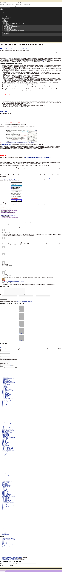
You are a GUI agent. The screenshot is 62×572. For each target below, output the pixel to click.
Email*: (1, 357)
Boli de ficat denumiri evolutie (6, 389)
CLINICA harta (2, 571)
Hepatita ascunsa (5, 456)
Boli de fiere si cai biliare (6, 31)
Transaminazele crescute (6, 516)
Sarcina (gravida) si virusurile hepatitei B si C (9, 505)
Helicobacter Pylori (5, 451)
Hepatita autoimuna (5, 457)
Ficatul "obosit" (4, 439)
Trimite (2, 366)
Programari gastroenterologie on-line (8, 547)
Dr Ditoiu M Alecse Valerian (6, 144)
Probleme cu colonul (5, 491)
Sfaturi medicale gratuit (6, 508)
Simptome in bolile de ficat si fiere (7, 510)
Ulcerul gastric (4, 526)
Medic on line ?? (4, 478)
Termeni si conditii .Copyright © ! (9, 552)
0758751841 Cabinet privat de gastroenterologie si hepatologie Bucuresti (11, 2)
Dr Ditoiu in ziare (5, 21)
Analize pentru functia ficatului (7, 381)
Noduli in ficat (4, 480)
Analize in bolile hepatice (8, 27)
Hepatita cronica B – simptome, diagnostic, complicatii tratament (14, 30)
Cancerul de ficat (5, 404)
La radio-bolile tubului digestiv (7, 17)
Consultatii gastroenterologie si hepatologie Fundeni (10, 423)
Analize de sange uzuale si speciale (8, 378)
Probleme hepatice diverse (6, 494)
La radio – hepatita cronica (6, 16)
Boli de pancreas (5, 396)
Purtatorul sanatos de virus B (5, 225)
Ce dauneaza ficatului (5, 410)
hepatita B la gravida (11, 222)
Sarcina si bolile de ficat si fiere (7, 506)
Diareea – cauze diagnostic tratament (8, 429)
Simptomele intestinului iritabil (7, 512)
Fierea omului (4, 443)
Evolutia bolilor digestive (6, 436)
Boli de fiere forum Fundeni (6, 394)
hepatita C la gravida (17, 222)
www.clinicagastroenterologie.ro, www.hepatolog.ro (9, 179)
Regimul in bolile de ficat (6, 501)
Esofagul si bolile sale (5, 435)
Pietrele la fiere (4, 488)
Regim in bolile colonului (6, 497)
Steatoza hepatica (5, 514)
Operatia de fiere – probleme (6, 485)
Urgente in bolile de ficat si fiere (7, 528)
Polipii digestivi (4, 489)
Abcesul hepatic (4, 372)
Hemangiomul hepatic (5, 452)
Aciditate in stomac (5, 376)
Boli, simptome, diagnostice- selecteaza (6, 563)
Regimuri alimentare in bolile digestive (8, 502)
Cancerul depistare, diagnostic (7, 406)
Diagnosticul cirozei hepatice (6, 427)
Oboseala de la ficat (5, 482)
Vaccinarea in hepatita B (6, 529)
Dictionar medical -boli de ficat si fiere (8, 430)
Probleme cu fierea (5, 492)
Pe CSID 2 (4, 20)
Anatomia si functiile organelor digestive (8, 382)
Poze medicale (4, 490)
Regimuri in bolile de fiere (6, 503)
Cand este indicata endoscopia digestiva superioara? (12, 551)
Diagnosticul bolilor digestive (8, 34)
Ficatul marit (4, 441)
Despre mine (4, 550)
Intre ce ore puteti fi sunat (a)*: (5, 363)
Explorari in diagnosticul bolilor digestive (8, 437)
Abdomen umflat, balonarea (6, 374)
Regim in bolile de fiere (5, 498)
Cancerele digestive (7, 35)
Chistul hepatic (4, 411)
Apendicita (4, 383)
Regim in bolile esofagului (6, 499)
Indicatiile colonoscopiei (6, 545)
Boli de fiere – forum (5, 393)
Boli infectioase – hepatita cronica (7, 398)
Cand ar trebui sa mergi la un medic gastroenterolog (10, 548)
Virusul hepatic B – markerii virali (7, 532)
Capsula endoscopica (5, 408)
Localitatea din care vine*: (4, 352)
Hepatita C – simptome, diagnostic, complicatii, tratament (11, 462)
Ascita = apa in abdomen (6, 384)
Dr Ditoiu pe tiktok (5, 39)
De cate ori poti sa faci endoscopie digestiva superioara (11, 559)
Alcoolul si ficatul (5, 377)
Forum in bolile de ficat (5, 445)
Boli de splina (4, 397)
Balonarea (4, 385)
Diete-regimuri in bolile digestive (7, 432)
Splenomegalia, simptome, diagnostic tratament (9, 558)
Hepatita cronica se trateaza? (8, 28)
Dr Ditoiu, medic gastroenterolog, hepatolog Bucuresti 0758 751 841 (13, 281)
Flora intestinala (4, 444)
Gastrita (3, 446)
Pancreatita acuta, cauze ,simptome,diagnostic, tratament (9, 224)
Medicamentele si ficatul (6, 479)
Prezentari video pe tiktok (6, 15)
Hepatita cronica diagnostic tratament (10, 29)
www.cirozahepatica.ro (5, 534)
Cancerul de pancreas (5, 405)
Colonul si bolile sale (7, 33)
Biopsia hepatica (5, 387)
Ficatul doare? (4, 440)
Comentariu (2, 294)
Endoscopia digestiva (5, 434)
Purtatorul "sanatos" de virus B (7, 495)
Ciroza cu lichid (4, 412)
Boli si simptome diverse (6, 399)
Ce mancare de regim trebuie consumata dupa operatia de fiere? (12, 557)
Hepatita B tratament (5, 461)
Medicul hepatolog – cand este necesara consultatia (12, 26)
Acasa (3, 11)
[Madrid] (21, 338)
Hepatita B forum (5, 459)
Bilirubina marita (4, 386)
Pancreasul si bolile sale (6, 486)
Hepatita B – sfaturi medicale (6, 458)
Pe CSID (3, 19)
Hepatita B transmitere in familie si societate (9, 460)
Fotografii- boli (4, 22)
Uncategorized (4, 527)
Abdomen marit (4, 373)
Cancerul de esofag (5, 403)
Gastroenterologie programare (7, 449)
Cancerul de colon (5, 402)
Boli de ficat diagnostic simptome (7, 24)
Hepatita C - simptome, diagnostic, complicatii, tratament (12, 221)
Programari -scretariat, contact (7, 12)
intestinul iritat (4, 476)
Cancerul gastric (5, 407)
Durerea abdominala (5, 433)
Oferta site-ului (4, 483)
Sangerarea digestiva (5, 504)
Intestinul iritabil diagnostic (6, 475)
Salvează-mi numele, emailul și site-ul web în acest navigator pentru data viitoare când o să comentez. (17, 297)
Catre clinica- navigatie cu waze (7, 40)
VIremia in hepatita (5, 531)
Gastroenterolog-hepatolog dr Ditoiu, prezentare (9, 544)
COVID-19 (4, 424)
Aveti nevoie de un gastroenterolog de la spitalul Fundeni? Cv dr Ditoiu (13, 23)
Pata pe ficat (4, 487)
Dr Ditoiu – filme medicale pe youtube (8, 540)
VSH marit (4, 533)
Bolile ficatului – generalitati (8, 25)
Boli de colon (4, 388)
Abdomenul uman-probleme (6, 375)
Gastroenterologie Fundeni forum (7, 32)
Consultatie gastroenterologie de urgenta (8, 36)
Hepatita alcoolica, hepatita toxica (7, 455)
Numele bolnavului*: (3, 350)
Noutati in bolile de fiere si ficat (7, 481)
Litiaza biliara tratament (6, 477)
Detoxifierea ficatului (5, 425)
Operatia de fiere (5, 484)
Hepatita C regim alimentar (6, 463)
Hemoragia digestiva (5, 453)
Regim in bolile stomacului (6, 500)
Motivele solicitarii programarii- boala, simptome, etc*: (8, 359)
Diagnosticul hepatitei (5, 428)
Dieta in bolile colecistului (6, 431)
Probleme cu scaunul (5, 493)
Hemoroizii (4, 454)
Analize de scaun (5, 379)
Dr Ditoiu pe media (5, 38)
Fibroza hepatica (5, 438)
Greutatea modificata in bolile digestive (8, 450)
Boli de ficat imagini (5, 391)
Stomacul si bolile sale (5, 515)
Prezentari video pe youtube (6, 14)
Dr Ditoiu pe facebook (5, 18)
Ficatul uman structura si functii (7, 442)
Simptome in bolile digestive (6, 511)
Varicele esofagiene (5, 530)
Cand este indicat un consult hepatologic (8, 538)
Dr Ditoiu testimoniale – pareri (7, 37)
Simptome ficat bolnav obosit (6, 509)
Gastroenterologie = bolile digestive (7, 447)
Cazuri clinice (4, 409)
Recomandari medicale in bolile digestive (8, 496)
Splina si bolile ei (5, 513)
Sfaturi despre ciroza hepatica (7, 507)
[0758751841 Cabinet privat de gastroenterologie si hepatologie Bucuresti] (12, 6)
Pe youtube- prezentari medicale (7, 546)
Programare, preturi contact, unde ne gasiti (9, 549)
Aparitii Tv (3, 13)
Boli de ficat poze (5, 392)
